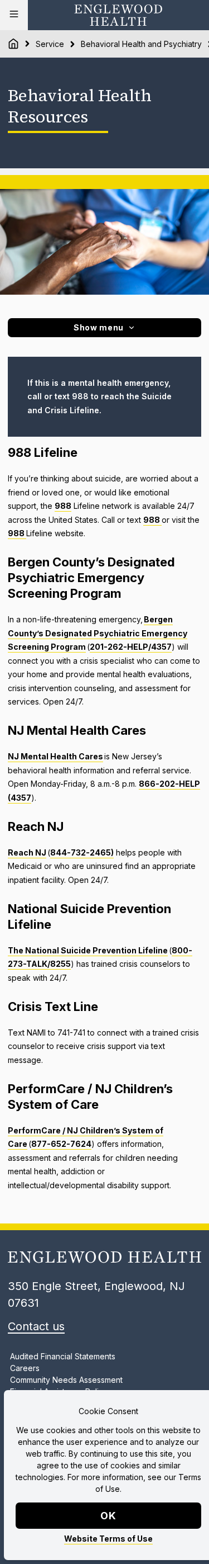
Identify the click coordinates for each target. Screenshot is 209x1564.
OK (108, 1516)
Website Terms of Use (108, 1538)
